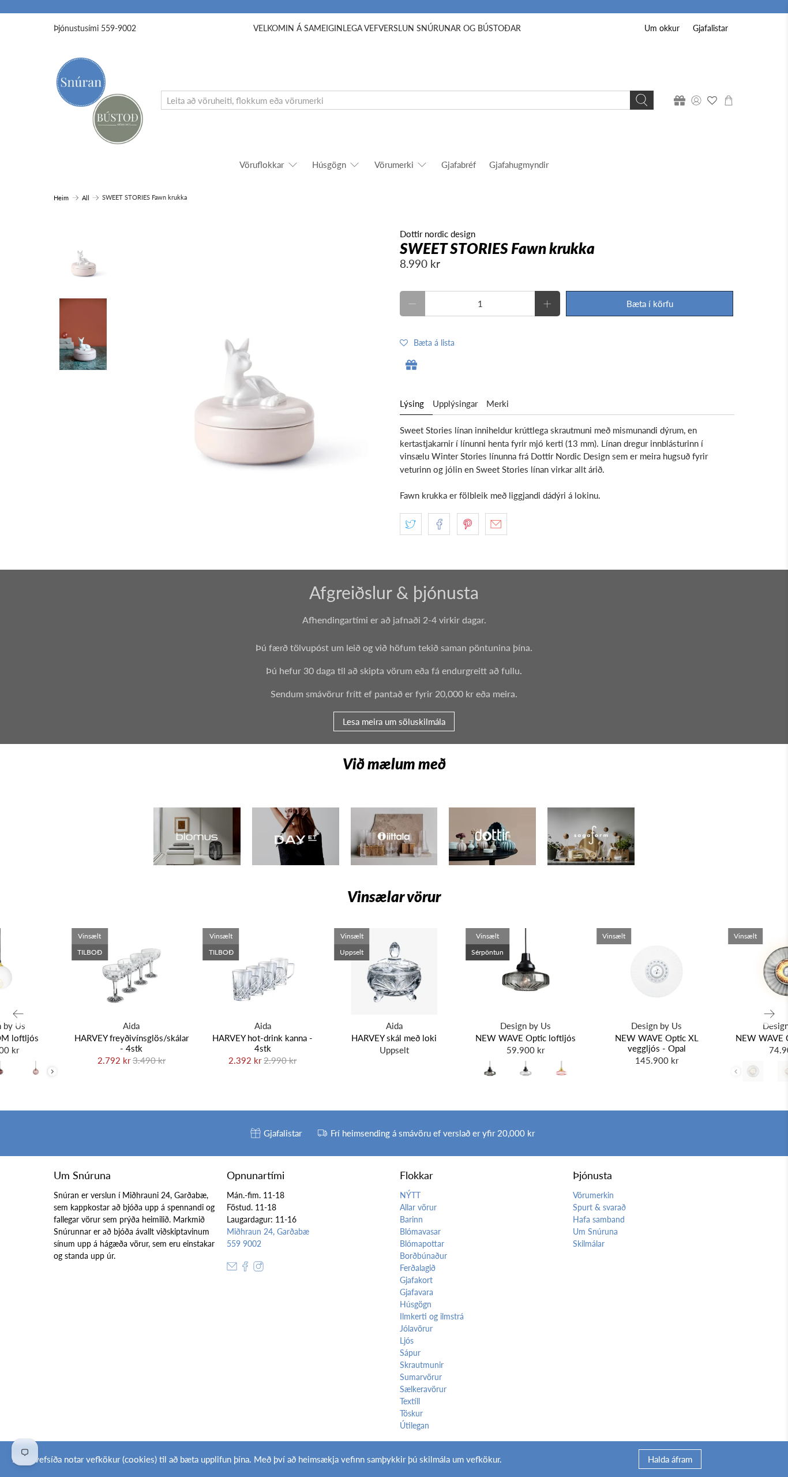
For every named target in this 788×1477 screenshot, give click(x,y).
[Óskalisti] (712, 100)
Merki (497, 403)
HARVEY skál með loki (394, 1038)
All (85, 198)
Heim (61, 198)
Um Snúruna (595, 1231)
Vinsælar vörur (394, 896)
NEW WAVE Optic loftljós (525, 1038)
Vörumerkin (593, 1195)
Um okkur (662, 28)
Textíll (410, 1401)
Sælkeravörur (423, 1389)
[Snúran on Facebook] (245, 1268)
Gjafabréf (458, 164)
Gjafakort (416, 1280)
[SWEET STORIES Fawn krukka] (254, 371)
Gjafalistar (710, 28)
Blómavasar (420, 1231)
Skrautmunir (422, 1365)
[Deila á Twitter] (411, 524)
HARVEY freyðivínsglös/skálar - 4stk (131, 1043)
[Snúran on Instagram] (258, 1268)
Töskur (411, 1413)
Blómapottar (422, 1243)
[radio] (489, 1071)
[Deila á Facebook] (439, 524)
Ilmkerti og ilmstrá (432, 1316)
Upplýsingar (455, 403)
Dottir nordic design (437, 234)
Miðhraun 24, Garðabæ (268, 1231)
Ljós (407, 1340)
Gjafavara (416, 1292)
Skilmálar (589, 1243)
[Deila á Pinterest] (468, 524)
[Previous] (18, 1013)
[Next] (769, 1013)
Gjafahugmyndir (519, 164)
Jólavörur (416, 1328)
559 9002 (244, 1243)
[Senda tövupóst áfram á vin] (496, 524)
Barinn (411, 1219)
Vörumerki (394, 164)
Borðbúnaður (423, 1256)
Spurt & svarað (599, 1207)
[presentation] (52, 1071)
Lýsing (412, 403)
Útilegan (414, 1425)
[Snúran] (99, 100)
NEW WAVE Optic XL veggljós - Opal (657, 1043)
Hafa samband (599, 1219)
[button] (427, 342)
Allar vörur (418, 1207)
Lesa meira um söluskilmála (394, 721)
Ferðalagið (418, 1268)
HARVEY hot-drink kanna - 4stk (262, 1043)
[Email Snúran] (232, 1268)
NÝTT (410, 1195)
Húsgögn (329, 164)
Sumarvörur (421, 1377)
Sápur (410, 1353)
